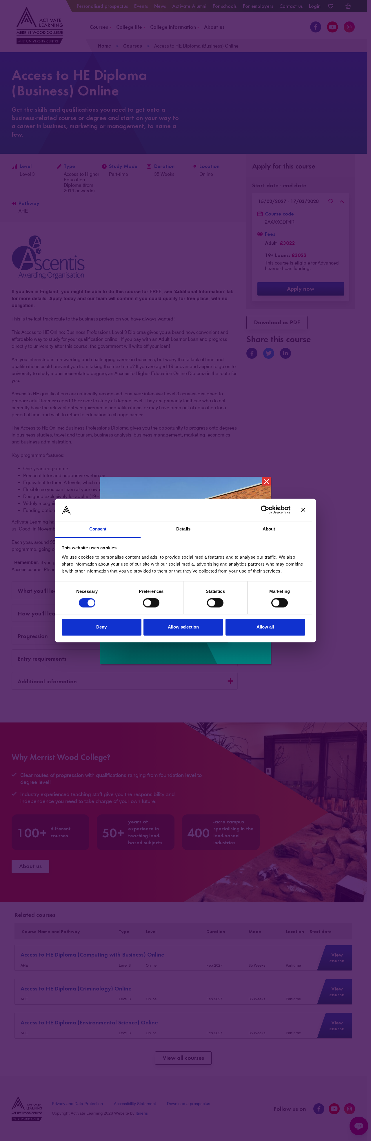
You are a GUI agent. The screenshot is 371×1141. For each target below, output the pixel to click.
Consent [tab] (98, 528)
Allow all (265, 626)
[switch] (151, 603)
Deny (101, 626)
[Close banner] (303, 510)
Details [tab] (183, 528)
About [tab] (269, 528)
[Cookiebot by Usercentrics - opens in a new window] (265, 510)
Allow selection (183, 626)
